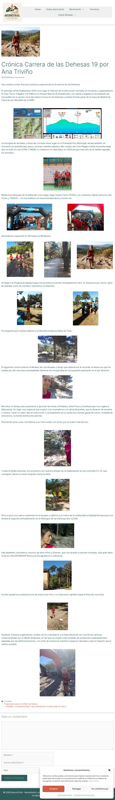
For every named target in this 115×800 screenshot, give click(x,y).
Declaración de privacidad (84, 795)
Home (38, 9)
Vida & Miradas (65, 15)
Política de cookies (65, 795)
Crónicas (8, 701)
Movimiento (75, 9)
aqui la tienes (94, 781)
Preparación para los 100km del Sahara (21, 704)
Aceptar (53, 788)
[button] (109, 770)
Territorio (94, 9)
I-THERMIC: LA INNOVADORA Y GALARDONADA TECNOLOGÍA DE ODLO (35, 707)
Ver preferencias (99, 788)
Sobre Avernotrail (55, 9)
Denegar (76, 788)
